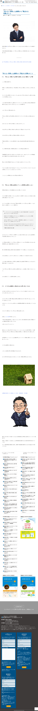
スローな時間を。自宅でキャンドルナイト (10, 542)
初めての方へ (6, 625)
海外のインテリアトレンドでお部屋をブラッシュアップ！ (10, 527)
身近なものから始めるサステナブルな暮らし (10, 559)
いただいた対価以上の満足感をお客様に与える (10, 501)
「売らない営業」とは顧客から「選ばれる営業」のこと (28, 487)
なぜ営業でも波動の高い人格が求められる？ (28, 507)
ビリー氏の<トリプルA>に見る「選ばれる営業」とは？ (8, 453)
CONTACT (19, 606)
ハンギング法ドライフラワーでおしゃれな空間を (10, 545)
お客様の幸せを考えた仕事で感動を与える (10, 464)
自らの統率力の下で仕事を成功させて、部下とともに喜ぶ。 (10, 482)
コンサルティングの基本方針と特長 (15, 627)
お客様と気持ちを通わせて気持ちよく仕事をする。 (10, 512)
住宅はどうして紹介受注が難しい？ (28, 511)
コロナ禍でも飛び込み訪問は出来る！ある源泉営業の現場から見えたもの (28, 463)
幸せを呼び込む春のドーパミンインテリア (10, 552)
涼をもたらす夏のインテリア (12, 548)
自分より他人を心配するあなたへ (10, 489)
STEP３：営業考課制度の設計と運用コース (21, 628)
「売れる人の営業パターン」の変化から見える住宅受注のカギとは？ (28, 496)
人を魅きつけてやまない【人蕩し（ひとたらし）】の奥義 (28, 479)
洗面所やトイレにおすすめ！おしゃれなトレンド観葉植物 (10, 523)
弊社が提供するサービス (5, 627)
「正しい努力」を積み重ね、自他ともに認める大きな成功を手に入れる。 (10, 504)
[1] (6, 46)
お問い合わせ (22, 629)
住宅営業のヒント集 (12, 625)
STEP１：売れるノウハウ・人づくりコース (28, 627)
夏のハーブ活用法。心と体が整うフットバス (10, 538)
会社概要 (14, 629)
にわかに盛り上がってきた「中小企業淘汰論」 (10, 471)
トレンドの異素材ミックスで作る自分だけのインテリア (10, 530)
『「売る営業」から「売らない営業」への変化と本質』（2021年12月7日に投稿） (17, 61)
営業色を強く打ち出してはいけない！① (28, 483)
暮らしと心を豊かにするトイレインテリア (10, 563)
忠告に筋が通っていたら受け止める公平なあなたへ (10, 508)
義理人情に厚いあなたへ (11, 467)
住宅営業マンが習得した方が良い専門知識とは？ (28, 500)
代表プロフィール (9, 629)
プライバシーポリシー (27, 629)
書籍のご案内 (3, 629)
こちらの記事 (7, 316)
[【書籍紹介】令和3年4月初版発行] (27, 596)
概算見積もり (27, 490)
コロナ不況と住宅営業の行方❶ (30, 492)
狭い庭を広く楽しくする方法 (12, 571)
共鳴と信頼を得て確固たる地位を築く (10, 493)
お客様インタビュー (32, 628)
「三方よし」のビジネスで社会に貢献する (10, 475)
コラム (10, 15)
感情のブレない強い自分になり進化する (10, 497)
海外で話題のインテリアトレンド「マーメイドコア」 (10, 534)
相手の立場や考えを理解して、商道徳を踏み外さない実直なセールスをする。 (10, 460)
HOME (2, 625)
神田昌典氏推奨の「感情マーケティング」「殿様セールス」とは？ (28, 468)
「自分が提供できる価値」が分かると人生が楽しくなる (28, 475)
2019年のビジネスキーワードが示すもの (10, 486)
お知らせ (17, 629)
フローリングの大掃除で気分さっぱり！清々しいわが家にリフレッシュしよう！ (10, 567)
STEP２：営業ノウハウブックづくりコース (7, 628)
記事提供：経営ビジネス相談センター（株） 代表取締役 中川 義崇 (14, 393)
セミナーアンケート (26, 625)
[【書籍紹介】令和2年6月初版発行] (27, 537)
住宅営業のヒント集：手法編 (16, 15)
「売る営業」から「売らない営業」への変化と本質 (29, 453)
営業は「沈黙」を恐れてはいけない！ (28, 503)
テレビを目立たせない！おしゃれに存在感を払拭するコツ (10, 519)
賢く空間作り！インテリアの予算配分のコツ (10, 556)
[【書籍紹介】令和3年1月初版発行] (10, 596)
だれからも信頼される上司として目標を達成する (10, 478)
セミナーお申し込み (19, 625)
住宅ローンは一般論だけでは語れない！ (28, 472)
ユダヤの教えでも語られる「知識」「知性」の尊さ (28, 460)
